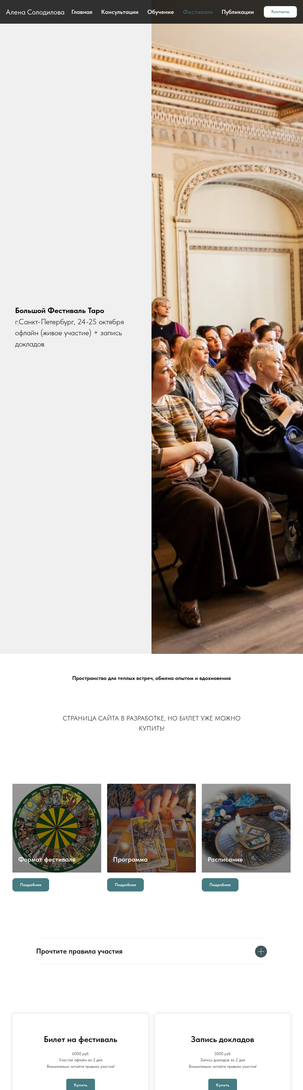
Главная (81, 11)
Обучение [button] (160, 11)
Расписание (225, 859)
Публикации (238, 11)
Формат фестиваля (46, 859)
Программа (130, 859)
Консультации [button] (119, 11)
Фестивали (198, 11)
